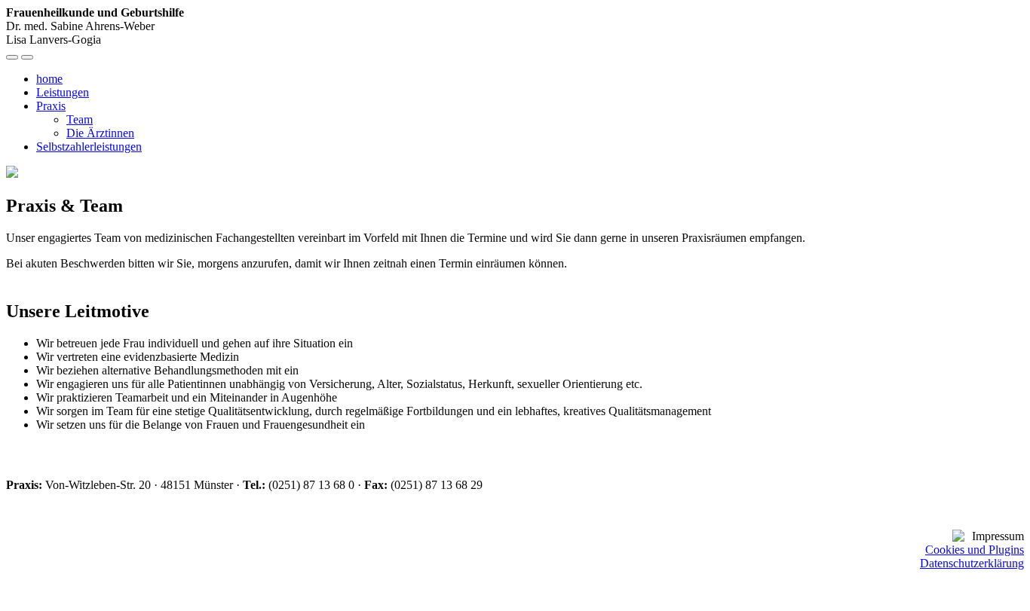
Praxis (51, 105)
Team (79, 119)
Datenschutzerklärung (972, 563)
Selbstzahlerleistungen (89, 146)
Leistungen (62, 92)
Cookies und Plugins (974, 549)
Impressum (998, 536)
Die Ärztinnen (100, 133)
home (49, 78)
